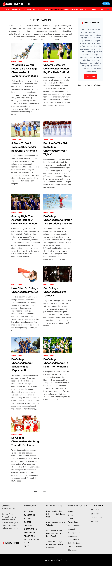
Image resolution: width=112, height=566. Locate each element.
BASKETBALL (17, 9)
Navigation (72, 550)
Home (70, 512)
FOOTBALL (7, 9)
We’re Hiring (73, 522)
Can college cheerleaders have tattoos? (54, 292)
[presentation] (25, 51)
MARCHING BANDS (71, 9)
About (70, 519)
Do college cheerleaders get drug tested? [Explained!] (25, 441)
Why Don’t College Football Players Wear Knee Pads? (55, 533)
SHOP (101, 9)
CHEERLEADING (57, 9)
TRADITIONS (29, 536)
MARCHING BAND (31, 533)
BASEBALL (27, 9)
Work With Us (74, 526)
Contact (71, 529)
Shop (70, 515)
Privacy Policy (74, 533)
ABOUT (94, 9)
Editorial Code (74, 543)
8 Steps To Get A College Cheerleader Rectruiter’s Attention (24, 147)
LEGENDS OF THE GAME (31, 541)
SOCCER (36, 9)
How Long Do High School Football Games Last (55, 514)
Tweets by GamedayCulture (89, 85)
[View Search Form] (108, 9)
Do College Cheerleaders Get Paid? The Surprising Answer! (57, 220)
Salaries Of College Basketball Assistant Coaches (54, 544)
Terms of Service (75, 547)
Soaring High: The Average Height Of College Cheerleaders (24, 220)
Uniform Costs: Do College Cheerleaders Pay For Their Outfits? (56, 68)
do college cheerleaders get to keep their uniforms (55, 363)
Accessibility (73, 540)
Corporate (72, 536)
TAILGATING (45, 9)
